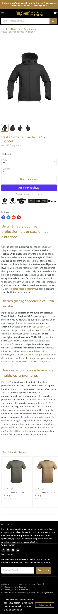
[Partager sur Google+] (14, 217)
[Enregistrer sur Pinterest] (19, 217)
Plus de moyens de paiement (29, 194)
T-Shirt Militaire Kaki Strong (14, 494)
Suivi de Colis (34, 592)
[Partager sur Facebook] (3, 217)
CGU (14, 584)
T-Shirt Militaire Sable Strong (45, 494)
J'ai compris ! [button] (45, 605)
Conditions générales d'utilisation (14, 589)
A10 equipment (29, 29)
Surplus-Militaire (9, 29)
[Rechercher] (53, 21)
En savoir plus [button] (15, 610)
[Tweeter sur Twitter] (8, 217)
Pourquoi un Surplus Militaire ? (13, 592)
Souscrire (43, 570)
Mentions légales (35, 584)
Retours (22, 584)
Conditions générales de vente (13, 587)
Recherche (5, 584)
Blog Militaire (47, 592)
